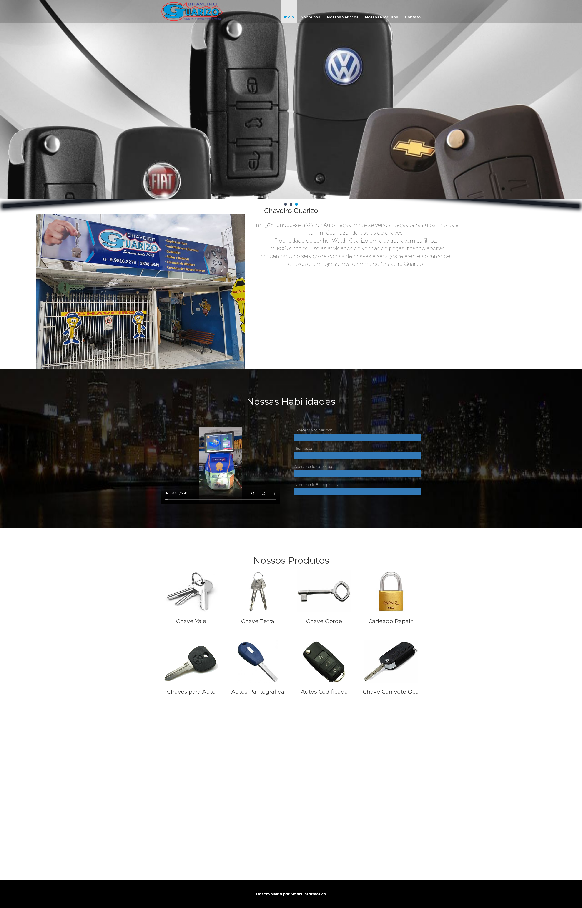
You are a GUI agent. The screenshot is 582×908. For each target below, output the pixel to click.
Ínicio (289, 17)
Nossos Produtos (381, 17)
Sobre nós (310, 17)
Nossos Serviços (342, 17)
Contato (413, 17)
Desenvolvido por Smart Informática (291, 894)
